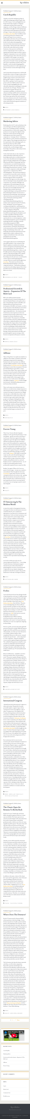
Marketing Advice (10, 121)
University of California (20, 718)
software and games (11, 579)
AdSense (6, 353)
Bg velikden (24, 2)
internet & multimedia (12, 110)
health (7, 1013)
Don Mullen (6, 473)
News (6, 107)
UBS (12, 613)
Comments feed (6, 1092)
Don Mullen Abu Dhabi (9, 33)
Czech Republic (9, 15)
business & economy (11, 277)
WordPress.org (6, 1096)
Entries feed (5, 1089)
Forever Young (9, 429)
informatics (9, 417)
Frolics (6, 591)
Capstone (16, 380)
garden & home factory (12, 689)
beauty (7, 490)
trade (20, 277)
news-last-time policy (16, 794)
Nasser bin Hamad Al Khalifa (14, 1003)
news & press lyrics (11, 341)
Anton (19, 11)
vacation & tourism (16, 903)
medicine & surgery (16, 1013)
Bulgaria (12, 453)
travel (7, 903)
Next (18, 1020)
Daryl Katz (6, 262)
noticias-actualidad (11, 796)
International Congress (12, 701)
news (6, 794)
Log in (4, 1086)
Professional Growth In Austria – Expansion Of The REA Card (14, 291)
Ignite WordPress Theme (11, 1115)
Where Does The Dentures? (14, 914)
